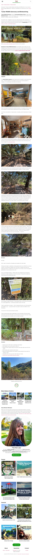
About (4, 550)
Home (2, 4)
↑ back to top (16, 544)
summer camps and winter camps (9, 43)
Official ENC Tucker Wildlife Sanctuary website (11, 355)
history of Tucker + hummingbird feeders (8, 23)
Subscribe (14, 550)
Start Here (7, 550)
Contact (26, 550)
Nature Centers (13, 4)
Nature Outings (7, 4)
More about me (16, 454)
